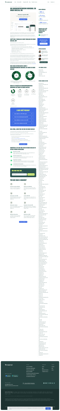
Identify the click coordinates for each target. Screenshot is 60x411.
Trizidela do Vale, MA (42, 155)
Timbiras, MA (41, 198)
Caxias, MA (40, 74)
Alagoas (16, 391)
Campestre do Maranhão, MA (43, 83)
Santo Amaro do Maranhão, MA (43, 129)
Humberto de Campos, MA (43, 125)
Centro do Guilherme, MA (43, 258)
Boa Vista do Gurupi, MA (42, 270)
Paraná (15, 392)
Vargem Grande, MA (42, 199)
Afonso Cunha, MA (42, 193)
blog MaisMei (34, 63)
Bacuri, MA (40, 195)
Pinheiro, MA (41, 264)
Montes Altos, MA (41, 345)
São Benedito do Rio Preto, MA (43, 167)
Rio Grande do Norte (30, 392)
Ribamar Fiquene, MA (42, 109)
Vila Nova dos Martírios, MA (43, 227)
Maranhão (16, 6)
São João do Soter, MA (42, 214)
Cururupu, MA (41, 297)
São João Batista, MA (42, 99)
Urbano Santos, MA (42, 221)
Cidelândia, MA (41, 274)
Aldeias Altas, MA (41, 253)
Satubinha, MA (41, 211)
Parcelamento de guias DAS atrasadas (32, 372)
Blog (43, 367)
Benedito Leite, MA (41, 299)
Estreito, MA (40, 300)
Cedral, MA (40, 307)
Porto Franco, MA (41, 144)
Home (11, 6)
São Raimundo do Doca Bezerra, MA (42, 220)
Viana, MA (40, 311)
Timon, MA (40, 72)
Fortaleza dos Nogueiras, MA (43, 108)
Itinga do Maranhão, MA (42, 146)
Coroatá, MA (41, 354)
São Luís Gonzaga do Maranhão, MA (42, 323)
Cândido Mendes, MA (42, 176)
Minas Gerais (6, 392)
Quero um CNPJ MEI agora (20, 113)
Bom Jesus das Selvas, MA (43, 262)
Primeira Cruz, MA (41, 163)
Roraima (43, 392)
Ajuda (53, 369)
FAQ (52, 367)
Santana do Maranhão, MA (43, 135)
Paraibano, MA (41, 152)
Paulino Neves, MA (42, 305)
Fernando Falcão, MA (42, 247)
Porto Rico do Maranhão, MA (43, 124)
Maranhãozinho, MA (42, 235)
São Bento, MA (41, 301)
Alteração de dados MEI (30, 369)
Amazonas (21, 391)
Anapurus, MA (41, 172)
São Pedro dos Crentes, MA (43, 161)
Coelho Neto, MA (41, 103)
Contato (53, 366)
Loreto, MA (40, 140)
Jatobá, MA (40, 226)
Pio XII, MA (40, 315)
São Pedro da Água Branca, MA (43, 159)
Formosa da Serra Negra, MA (43, 171)
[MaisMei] (8, 2)
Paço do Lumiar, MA (42, 75)
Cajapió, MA (40, 102)
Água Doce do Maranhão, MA (43, 87)
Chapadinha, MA (41, 273)
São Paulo (51, 392)
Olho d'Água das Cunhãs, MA (43, 313)
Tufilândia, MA (41, 104)
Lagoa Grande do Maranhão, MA (43, 303)
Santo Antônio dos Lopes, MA (43, 168)
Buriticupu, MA (41, 123)
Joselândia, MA (41, 280)
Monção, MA (41, 295)
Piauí (21, 392)
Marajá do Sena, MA (42, 259)
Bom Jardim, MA (41, 209)
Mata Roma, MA (41, 344)
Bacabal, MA (41, 92)
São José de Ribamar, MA (43, 71)
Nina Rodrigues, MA (42, 232)
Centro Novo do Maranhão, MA (43, 339)
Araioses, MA (41, 332)
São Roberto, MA (41, 283)
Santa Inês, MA (41, 329)
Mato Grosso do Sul (49, 391)
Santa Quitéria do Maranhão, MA (43, 317)
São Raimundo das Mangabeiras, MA (41, 279)
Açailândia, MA (41, 194)
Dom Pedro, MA (41, 241)
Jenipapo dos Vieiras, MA (43, 115)
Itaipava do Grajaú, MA (42, 290)
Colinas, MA (40, 134)
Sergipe (6, 393)
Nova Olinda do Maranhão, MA (43, 353)
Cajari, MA (40, 318)
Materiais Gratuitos (45, 369)
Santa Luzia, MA (41, 177)
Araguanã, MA (41, 114)
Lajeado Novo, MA (41, 156)
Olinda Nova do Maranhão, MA (43, 136)
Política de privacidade (52, 406)
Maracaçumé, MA (41, 334)
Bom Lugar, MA (41, 285)
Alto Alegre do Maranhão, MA (43, 291)
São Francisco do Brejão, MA (43, 236)
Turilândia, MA (41, 145)
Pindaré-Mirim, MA (42, 204)
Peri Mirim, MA (41, 328)
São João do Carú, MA (42, 189)
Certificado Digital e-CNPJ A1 (31, 374)
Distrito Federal (30, 391)
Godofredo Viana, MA (42, 312)
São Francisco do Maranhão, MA (43, 350)
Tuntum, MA (41, 224)
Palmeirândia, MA (41, 222)
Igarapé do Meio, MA (42, 269)
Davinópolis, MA (41, 86)
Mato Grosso (44, 391)
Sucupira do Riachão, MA (43, 242)
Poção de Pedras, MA (42, 162)
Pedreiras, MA (41, 188)
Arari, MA (40, 139)
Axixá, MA (40, 208)
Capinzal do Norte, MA (42, 275)
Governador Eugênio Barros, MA (43, 231)
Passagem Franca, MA (42, 248)
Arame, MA (40, 130)
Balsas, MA (40, 182)
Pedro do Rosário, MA (42, 263)
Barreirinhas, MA (41, 179)
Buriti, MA (40, 286)
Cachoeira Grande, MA (42, 321)
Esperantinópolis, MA (42, 107)
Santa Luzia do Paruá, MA (43, 174)
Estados (13, 6)
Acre (13, 391)
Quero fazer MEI (21, 116)
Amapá (19, 391)
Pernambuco (18, 392)
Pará (9, 392)
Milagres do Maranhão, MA (43, 96)
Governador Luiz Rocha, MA (43, 225)
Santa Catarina (47, 392)
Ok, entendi (48, 408)
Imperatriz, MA (41, 70)
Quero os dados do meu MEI (21, 120)
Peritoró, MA (41, 251)
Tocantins (9, 393)
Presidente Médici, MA (42, 343)
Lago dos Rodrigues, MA (42, 118)
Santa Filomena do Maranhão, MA (43, 327)
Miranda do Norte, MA (42, 119)
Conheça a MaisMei (23, 19)
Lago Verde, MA (41, 88)
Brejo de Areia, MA (42, 113)
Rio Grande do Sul (35, 392)
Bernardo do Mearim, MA (43, 252)
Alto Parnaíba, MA (41, 268)
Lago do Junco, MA (42, 333)
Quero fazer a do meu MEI (20, 123)
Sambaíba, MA (41, 243)
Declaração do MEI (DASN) (30, 367)
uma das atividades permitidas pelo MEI (19, 138)
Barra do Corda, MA (42, 150)
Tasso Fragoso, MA (42, 98)
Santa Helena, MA (41, 284)
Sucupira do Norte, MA (42, 91)
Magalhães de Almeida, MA (43, 254)
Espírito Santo (35, 391)
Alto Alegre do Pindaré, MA (43, 237)
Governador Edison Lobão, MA (43, 183)
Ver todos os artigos (43, 61)
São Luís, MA (41, 69)
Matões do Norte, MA (42, 166)
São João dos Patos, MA (42, 142)
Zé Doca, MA (41, 294)
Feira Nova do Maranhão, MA (43, 238)
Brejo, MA (40, 257)
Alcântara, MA (41, 205)
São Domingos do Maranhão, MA (43, 337)
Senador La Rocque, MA (42, 120)
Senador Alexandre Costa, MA (43, 347)
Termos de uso (46, 406)
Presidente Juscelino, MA (43, 203)
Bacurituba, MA (41, 82)
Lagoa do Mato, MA (42, 210)
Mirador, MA (41, 97)
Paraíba (12, 392)
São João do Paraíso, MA (43, 131)
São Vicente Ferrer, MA (42, 342)
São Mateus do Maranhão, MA (43, 296)
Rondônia (40, 392)
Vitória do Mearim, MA (42, 187)
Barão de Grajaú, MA (42, 157)
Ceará (27, 391)
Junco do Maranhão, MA (43, 206)
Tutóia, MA (40, 184)
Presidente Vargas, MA (42, 173)
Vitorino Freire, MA (42, 246)
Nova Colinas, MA (41, 190)
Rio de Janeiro (24, 392)
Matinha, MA (41, 93)
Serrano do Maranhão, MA (43, 331)
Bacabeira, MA (41, 200)
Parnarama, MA (41, 267)
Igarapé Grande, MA (42, 348)
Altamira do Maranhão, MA (43, 289)
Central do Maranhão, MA (43, 310)
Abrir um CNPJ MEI (31, 174)
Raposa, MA (40, 215)
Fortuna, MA (41, 178)
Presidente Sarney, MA (42, 147)
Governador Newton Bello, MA (43, 112)
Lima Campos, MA (41, 141)
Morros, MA (40, 192)
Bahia (24, 391)
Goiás (38, 391)
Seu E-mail (14, 174)
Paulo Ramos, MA (41, 216)
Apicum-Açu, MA (41, 151)
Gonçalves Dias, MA (42, 306)
